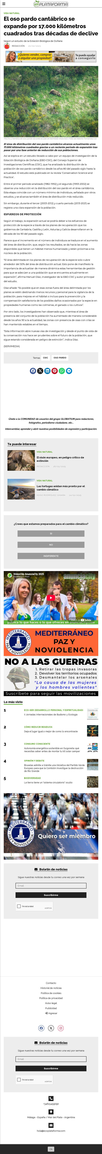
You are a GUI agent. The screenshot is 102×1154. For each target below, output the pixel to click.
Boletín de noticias (53, 12)
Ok (51, 1149)
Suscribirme (51, 37)
